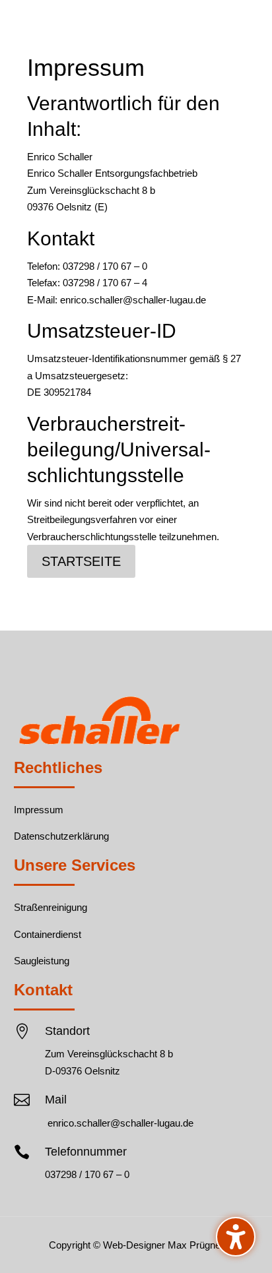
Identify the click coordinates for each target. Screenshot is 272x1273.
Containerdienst (47, 934)
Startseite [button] (81, 561)
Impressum (38, 809)
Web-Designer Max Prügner (163, 1245)
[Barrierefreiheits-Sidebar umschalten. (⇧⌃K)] (235, 1237)
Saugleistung (41, 960)
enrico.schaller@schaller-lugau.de (120, 1123)
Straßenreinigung (50, 907)
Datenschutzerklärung (61, 836)
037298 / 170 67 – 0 (87, 1174)
